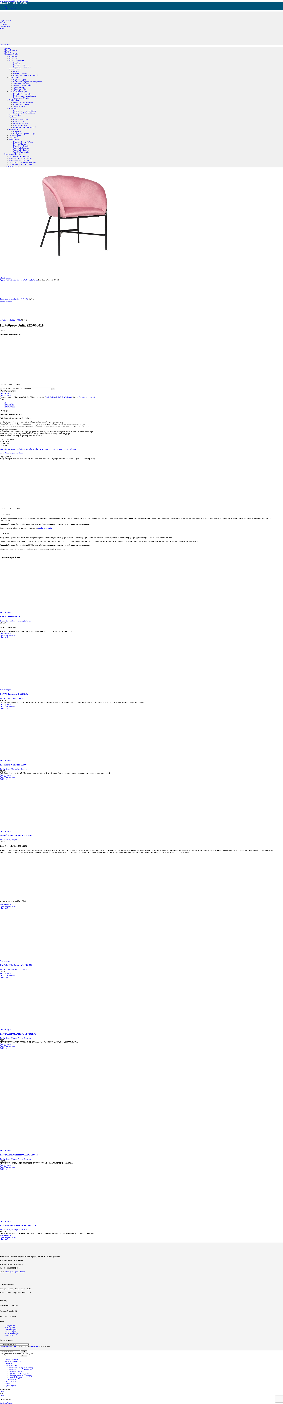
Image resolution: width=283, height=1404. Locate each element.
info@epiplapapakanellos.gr (15, 1272)
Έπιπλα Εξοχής (14, 77)
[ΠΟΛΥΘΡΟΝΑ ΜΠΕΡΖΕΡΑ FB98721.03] (33, 1219)
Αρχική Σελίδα (9, 1326)
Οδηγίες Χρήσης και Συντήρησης (20, 164)
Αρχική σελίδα (5, 280)
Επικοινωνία (8, 1336)
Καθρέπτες (17, 132)
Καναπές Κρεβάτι (15, 115)
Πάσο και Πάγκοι (19, 144)
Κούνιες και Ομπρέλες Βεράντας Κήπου (27, 82)
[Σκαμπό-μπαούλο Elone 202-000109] (33, 829)
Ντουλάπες (17, 63)
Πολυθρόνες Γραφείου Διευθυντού (25, 75)
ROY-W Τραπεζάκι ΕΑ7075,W (14, 694)
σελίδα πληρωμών (45, 528)
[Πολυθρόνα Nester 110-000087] (33, 758)
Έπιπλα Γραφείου (15, 69)
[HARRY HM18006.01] (33, 610)
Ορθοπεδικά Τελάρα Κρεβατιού (24, 127)
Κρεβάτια (12, 117)
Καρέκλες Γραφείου (20, 73)
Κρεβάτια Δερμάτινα (20, 119)
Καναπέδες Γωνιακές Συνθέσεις (24, 111)
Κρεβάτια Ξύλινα (19, 121)
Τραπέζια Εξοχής (19, 88)
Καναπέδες (13, 108)
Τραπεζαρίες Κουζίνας (21, 150)
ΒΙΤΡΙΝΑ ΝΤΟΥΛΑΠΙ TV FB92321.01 (18, 1034)
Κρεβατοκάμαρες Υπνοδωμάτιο (24, 96)
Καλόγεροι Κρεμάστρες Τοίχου (24, 134)
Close (2, 1391)
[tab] (8, 403)
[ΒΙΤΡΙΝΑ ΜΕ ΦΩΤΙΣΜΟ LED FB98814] (33, 1098)
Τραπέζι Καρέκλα (15, 140)
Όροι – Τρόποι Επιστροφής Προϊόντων (22, 162)
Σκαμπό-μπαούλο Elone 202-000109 (16, 835)
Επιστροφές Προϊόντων (17, 1372)
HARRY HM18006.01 (10, 616)
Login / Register (10, 1386)
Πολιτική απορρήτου (11, 1334)
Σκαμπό (14, 840)
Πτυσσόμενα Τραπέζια (21, 146)
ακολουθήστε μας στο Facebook (11, 453)
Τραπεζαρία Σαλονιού (21, 148)
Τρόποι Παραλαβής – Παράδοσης (21, 160)
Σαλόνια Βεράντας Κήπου (22, 86)
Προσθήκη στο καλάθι (8, 391)
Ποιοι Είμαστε (9, 1328)
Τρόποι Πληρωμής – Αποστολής (20, 158)
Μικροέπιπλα (13, 129)
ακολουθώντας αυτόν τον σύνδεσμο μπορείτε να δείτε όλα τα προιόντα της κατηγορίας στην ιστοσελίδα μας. (38, 449)
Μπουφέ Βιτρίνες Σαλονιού (23, 102)
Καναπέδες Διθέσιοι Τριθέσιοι (24, 113)
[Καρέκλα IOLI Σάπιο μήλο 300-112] (33, 959)
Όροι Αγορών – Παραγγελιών (19, 156)
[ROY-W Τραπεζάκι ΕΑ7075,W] (33, 688)
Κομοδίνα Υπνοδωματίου (22, 94)
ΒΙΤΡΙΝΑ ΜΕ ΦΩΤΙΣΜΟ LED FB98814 (19, 1155)
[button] (8, 636)
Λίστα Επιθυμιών (10, 1330)
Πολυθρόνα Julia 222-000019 (10, 320)
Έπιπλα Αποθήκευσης (16, 60)
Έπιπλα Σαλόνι (14, 100)
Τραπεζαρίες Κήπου (20, 90)
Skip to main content (20, 1)
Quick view (4, 638)
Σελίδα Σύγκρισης (10, 1332)
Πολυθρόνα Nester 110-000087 (14, 765)
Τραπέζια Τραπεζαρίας (21, 152)
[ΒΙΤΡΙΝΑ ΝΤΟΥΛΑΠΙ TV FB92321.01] (33, 1028)
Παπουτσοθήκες (19, 65)
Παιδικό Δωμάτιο (15, 136)
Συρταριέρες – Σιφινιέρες (22, 67)
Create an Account (6, 1403)
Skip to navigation (6, 1)
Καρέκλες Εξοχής (19, 80)
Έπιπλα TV (13, 58)
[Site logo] (15, 19)
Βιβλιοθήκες (13, 56)
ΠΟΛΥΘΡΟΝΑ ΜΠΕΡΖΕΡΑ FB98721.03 (18, 1225)
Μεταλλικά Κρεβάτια (20, 123)
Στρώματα (12, 138)
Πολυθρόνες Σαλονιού (21, 104)
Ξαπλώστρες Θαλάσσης (21, 84)
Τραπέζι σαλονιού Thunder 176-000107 (14, 299)
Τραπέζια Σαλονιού (20, 106)
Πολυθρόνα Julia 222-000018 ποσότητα (17, 389)
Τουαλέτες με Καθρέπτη (21, 98)
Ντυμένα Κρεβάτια (20, 125)
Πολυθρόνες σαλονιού (87, 397)
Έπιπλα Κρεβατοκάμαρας (18, 92)
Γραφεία (16, 71)
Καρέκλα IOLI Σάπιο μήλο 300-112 (16, 965)
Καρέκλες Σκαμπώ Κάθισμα (23, 142)
